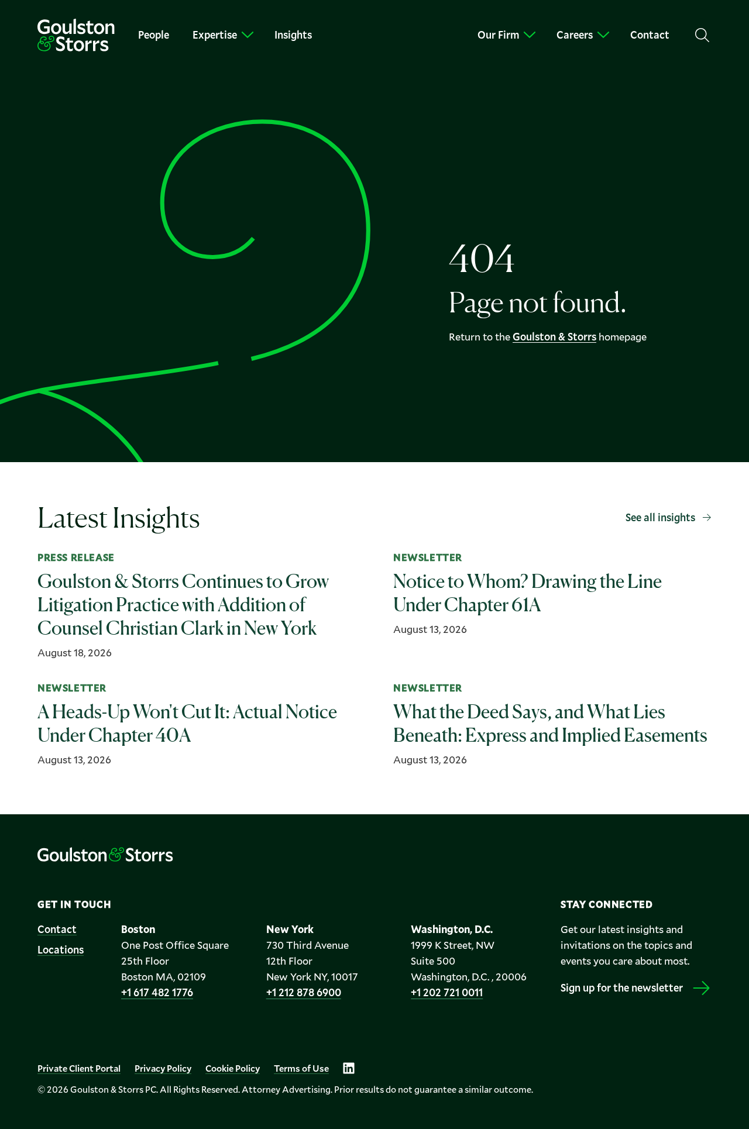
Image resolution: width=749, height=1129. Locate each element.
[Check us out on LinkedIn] (349, 1068)
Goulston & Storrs (554, 336)
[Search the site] (702, 35)
